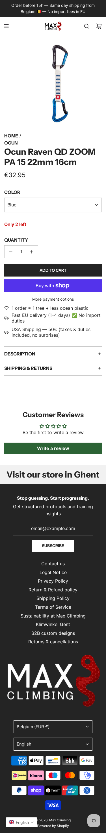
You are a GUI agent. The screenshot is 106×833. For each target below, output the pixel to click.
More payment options (53, 299)
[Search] (86, 26)
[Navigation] (6, 26)
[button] (21, 822)
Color (12, 192)
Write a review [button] (53, 448)
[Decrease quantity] (11, 252)
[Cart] (99, 26)
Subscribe (53, 545)
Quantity (16, 240)
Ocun (11, 143)
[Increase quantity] (31, 252)
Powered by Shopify (53, 826)
